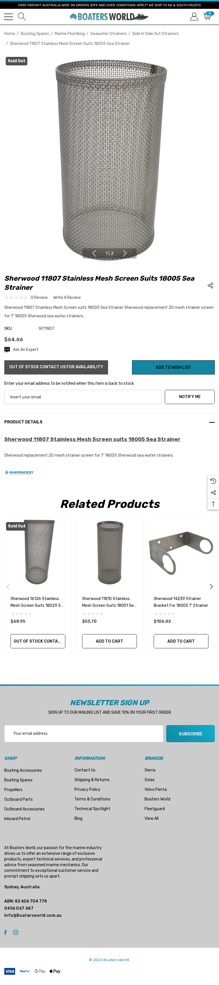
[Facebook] (5, 932)
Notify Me (190, 396)
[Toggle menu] (8, 16)
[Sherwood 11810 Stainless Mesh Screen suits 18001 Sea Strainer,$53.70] (109, 552)
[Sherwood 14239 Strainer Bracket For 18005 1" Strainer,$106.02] (181, 552)
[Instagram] (16, 932)
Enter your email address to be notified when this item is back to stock (69, 383)
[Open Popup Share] (210, 285)
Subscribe (190, 733)
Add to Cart (109, 641)
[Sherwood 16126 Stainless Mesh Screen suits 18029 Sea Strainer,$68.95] (38, 552)
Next (124, 253)
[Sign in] (193, 16)
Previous (94, 253)
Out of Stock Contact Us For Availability (39, 641)
